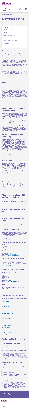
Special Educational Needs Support (9, 37)
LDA (2, 320)
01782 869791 (8, 253)
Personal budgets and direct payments (9, 41)
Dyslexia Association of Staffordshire (13, 255)
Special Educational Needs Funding (9, 35)
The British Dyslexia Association (12, 281)
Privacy (4, 406)
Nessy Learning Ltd (5, 327)
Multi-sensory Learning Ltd (7, 325)
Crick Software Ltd (5, 306)
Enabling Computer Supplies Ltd (8, 311)
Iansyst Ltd (4, 315)
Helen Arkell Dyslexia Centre (7, 313)
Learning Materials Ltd (6, 322)
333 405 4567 (8, 280)
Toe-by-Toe (4, 334)
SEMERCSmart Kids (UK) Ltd (7, 332)
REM (3, 330)
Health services (6, 38)
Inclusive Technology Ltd (6, 318)
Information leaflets (9, 14)
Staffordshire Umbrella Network (5, 9)
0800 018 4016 (8, 290)
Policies (15, 8)
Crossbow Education (6, 308)
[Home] (6, 3)
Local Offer (19, 150)
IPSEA (7, 291)
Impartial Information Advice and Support (10, 40)
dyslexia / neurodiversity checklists (19, 261)
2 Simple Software (5, 301)
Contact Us (5, 407)
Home (3, 14)
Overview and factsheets (7, 29)
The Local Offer (6, 43)
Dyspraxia (5, 32)
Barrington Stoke (5, 303)
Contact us (10, 8)
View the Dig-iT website (6, 265)
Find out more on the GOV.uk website (9, 389)
